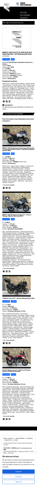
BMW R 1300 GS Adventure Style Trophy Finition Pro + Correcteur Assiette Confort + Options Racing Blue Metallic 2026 (18, 149)
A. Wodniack (29, 438)
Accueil (23, 12)
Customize (18, 477)
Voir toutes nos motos (14, 23)
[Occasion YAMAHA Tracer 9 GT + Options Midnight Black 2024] (16, 285)
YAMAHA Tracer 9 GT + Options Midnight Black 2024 (18, 298)
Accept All (18, 471)
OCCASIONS (25, 15)
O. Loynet (15, 440)
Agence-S (11, 438)
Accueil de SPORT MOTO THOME (12, 443)
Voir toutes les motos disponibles (14, 114)
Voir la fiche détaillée (9, 185)
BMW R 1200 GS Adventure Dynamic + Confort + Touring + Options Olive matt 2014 (17, 215)
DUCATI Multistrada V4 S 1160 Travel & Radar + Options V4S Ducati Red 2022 (16, 370)
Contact (24, 18)
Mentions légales (27, 443)
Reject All (18, 482)
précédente (8, 105)
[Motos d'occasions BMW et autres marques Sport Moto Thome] (6, 8)
